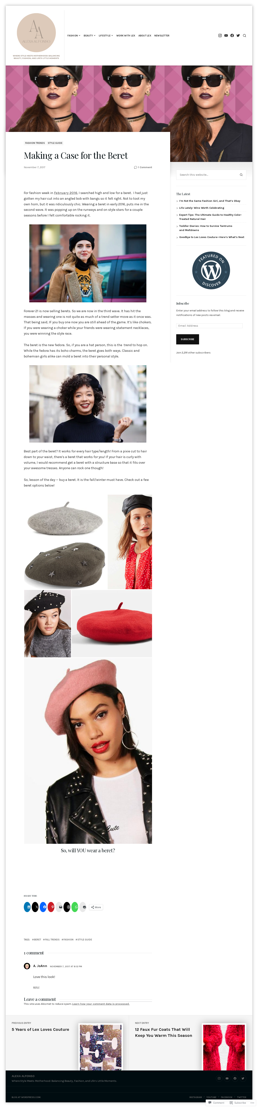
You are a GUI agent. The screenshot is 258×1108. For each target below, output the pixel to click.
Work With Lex (125, 35)
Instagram (195, 1097)
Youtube (211, 1097)
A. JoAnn (40, 966)
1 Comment (145, 167)
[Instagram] (220, 35)
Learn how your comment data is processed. (101, 1004)
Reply (36, 987)
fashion (68, 939)
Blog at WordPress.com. (26, 1097)
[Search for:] (206, 175)
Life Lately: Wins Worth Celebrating (201, 207)
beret (37, 939)
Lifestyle (104, 35)
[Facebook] (232, 35)
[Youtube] (226, 35)
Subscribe (182, 303)
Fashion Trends (35, 143)
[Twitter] (238, 35)
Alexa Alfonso (23, 1076)
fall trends (52, 939)
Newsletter (162, 35)
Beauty (88, 35)
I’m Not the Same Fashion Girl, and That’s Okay (209, 201)
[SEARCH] (244, 35)
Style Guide (55, 143)
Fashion (72, 35)
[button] (65, 517)
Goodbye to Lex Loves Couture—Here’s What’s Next (211, 237)
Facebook (227, 1097)
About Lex (144, 35)
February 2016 (65, 193)
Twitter (241, 1097)
